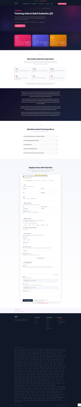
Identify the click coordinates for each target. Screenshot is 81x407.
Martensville (59, 371)
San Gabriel (21, 389)
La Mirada (33, 368)
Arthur (18, 350)
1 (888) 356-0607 (61, 319)
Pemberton (57, 380)
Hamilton (28, 365)
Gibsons (51, 362)
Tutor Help (47, 395)
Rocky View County (53, 385)
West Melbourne (54, 398)
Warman (35, 398)
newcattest (16, 377)
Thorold (26, 395)
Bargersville (41, 350)
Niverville (45, 377)
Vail (37, 397)
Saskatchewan (37, 389)
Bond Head (15, 353)
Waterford (43, 398)
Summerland (22, 394)
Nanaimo (20, 376)
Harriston (51, 365)
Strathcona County (55, 392)
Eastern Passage (60, 359)
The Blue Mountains (62, 394)
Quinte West (16, 385)
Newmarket (28, 377)
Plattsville (35, 382)
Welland (50, 398)
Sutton (33, 394)
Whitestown (46, 400)
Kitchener (22, 368)
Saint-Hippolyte (58, 386)
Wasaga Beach (39, 398)
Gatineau (41, 362)
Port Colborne (54, 382)
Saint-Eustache (38, 8)
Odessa (40, 379)
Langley (15, 370)
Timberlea (33, 395)
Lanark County (56, 368)
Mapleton (45, 371)
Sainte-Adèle (44, 388)
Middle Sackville (51, 373)
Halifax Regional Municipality (18, 365)
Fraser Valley (26, 362)
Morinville (50, 374)
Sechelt (57, 389)
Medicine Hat (31, 373)
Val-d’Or (40, 397)
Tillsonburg (29, 395)
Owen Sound (27, 380)
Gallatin (34, 362)
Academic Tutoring (48, 328)
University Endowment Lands (56, 395)
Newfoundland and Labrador (22, 377)
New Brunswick (39, 376)
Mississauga (27, 374)
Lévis (45, 370)
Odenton (37, 379)
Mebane (27, 373)
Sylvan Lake (40, 394)
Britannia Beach (59, 353)
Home (31, 8)
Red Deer (26, 385)
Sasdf (33, 389)
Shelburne (24, 391)
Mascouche (16, 373)
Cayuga (30, 356)
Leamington (35, 370)
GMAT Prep (47, 324)
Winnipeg (60, 400)
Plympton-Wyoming (44, 382)
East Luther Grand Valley (54, 359)
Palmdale (31, 380)
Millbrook (60, 373)
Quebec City (63, 383)
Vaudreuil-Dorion (48, 397)
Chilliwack (45, 356)
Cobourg (61, 356)
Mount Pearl (58, 374)
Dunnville (40, 359)
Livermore (56, 370)
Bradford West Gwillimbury (34, 353)
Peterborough (16, 382)
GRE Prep (47, 326)
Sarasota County (29, 389)
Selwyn (62, 389)
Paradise (38, 380)
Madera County (24, 371)
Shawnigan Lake (19, 391)
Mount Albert (54, 374)
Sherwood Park (32, 391)
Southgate (52, 391)
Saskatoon (41, 389)
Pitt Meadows (28, 382)
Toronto (37, 395)
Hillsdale (64, 365)
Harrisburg (40, 365)
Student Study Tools (17, 394)
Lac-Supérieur (38, 368)
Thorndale (19, 395)
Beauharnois (64, 350)
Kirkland (19, 368)
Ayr (32, 350)
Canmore (15, 356)
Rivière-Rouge (48, 385)
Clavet (54, 356)
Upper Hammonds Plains (24, 397)
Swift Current (36, 394)
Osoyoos (62, 379)
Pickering (20, 382)
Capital (19, 356)
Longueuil (63, 370)
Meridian (35, 373)
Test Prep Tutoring (26, 3)
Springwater (60, 391)
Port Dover (63, 382)
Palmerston (34, 380)
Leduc (38, 370)
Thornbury (15, 395)
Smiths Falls (42, 391)
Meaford (24, 373)
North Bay (52, 377)
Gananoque (38, 362)
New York (54, 376)
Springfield (56, 391)
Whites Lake (42, 400)
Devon (31, 359)
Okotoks (48, 379)
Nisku (42, 377)
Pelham (54, 380)
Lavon (32, 370)
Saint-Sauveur (35, 388)
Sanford (25, 389)
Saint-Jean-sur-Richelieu (17, 388)
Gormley (59, 362)
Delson (26, 359)
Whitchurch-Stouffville (33, 400)
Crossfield (15, 359)
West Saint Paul (59, 398)
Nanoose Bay (24, 376)
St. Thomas (40, 392)
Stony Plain (47, 392)
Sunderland (26, 394)
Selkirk (60, 389)
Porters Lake (35, 383)
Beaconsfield (59, 350)
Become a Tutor (41, 3)
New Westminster (49, 376)
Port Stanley (30, 383)
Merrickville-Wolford (39, 373)
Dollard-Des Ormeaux (35, 359)
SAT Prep (47, 321)
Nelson (32, 376)
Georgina (48, 362)
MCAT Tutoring (20, 373)
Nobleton (49, 377)
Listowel (53, 370)
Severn (15, 391)
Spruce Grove (16, 392)
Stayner (44, 392)
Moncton (39, 374)
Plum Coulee (39, 382)
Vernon (19, 398)
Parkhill (47, 380)
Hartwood (54, 365)
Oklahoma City (44, 379)
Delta (28, 359)
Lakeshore (46, 368)
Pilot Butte (23, 382)
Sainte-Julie (48, 388)
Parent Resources (42, 380)
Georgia (45, 362)
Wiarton (50, 400)
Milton (15, 374)
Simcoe (39, 391)
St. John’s (37, 392)
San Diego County (16, 389)
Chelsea (37, 356)
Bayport (56, 350)
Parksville (50, 380)
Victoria (22, 398)
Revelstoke (32, 385)
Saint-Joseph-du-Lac (30, 388)
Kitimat (26, 368)
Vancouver (43, 397)
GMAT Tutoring (55, 362)
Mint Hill (18, 374)
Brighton (55, 353)
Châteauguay (34, 356)
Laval (29, 370)
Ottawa (24, 380)
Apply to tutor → (20, 25)
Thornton (23, 395)
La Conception (29, 368)
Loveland (15, 371)
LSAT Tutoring (20, 371)
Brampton (40, 353)
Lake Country (42, 368)
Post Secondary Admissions (41, 383)
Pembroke (60, 380)
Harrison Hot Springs (46, 365)
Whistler (25, 400)
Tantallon (44, 394)
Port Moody (23, 383)
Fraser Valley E (30, 362)
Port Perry (26, 383)
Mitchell (36, 374)
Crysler (19, 359)
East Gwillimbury (47, 359)
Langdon (60, 368)
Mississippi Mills (32, 374)
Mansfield (38, 371)
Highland (61, 365)
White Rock (38, 400)
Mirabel (21, 374)
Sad (33, 386)
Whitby (28, 400)
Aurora (30, 350)
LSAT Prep (47, 319)
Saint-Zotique (40, 388)
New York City (58, 376)
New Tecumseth (44, 376)
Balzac (37, 350)
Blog (52, 3)
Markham (55, 371)
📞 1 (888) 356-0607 (43, 1)
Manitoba (34, 371)
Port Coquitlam (59, 382)
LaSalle (27, 370)
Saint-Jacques (63, 386)
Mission (24, 374)
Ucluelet (50, 395)
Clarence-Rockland (50, 356)
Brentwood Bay (48, 353)
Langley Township (19, 370)
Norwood (15, 379)
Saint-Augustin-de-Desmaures (39, 386)
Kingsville (15, 368)
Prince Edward (48, 383)
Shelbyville (27, 391)
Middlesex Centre (56, 373)
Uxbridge (35, 397)
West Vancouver (16, 400)
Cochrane (64, 356)
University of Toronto (17, 397)
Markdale (51, 371)
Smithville (46, 391)
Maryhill (62, 371)
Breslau (52, 353)
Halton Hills (24, 365)
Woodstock (15, 401)
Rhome (36, 385)
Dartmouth (22, 359)
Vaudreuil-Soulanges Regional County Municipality (57, 397)
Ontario (54, 379)
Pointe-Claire (49, 382)
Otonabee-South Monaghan (18, 380)
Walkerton (25, 398)
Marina (49, 371)
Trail (39, 395)
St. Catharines (33, 392)
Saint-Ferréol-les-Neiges (52, 386)
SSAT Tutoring (25, 392)
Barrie (44, 350)
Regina (29, 385)
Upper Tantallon (30, 397)
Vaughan (15, 398)
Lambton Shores (51, 368)
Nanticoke (28, 376)
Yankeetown (19, 401)
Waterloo (47, 398)
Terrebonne (48, 394)
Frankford (21, 362)
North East (55, 377)
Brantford (44, 353)
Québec (16, 311)
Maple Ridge (41, 371)
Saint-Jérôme (24, 388)
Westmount (21, 400)
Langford (63, 368)
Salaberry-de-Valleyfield (62, 388)
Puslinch (57, 383)
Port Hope (19, 383)
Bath (53, 350)
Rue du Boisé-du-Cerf (29, 386)
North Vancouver (60, 377)
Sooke (49, 391)
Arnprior (15, 350)
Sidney (36, 391)
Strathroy (60, 392)
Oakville (34, 379)
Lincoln (47, 370)
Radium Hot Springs (21, 385)
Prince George (53, 383)
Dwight (44, 359)
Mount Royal (62, 374)
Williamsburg (53, 400)
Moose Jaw (46, 374)
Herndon (58, 365)
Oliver (51, 379)
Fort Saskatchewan (17, 362)
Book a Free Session (62, 3)
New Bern (34, 376)
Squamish (20, 392)
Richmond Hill (43, 385)
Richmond (39, 385)
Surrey (30, 394)
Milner (63, 373)
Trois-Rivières (43, 395)
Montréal (43, 374)
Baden (35, 350)
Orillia (56, 379)
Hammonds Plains (32, 365)
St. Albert (28, 392)
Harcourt (37, 365)
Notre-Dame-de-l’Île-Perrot (21, 379)
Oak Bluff (31, 379)
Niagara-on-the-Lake (38, 377)
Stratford (51, 392)
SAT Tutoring (45, 389)
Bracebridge (28, 353)
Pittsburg (32, 382)
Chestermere (41, 356)
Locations (47, 3)
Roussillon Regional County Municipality (19, 386)
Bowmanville (24, 353)
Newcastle (62, 376)
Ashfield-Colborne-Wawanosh (24, 350)
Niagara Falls (32, 377)
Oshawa (59, 379)
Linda (50, 370)
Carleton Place (23, 356)
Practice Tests (33, 3)
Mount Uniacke (16, 376)
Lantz (24, 370)
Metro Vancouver (45, 373)
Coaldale (57, 356)
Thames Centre (53, 394)
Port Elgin (15, 383)
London (60, 370)
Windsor (57, 400)
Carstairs (27, 356)
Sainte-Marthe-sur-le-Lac (54, 388)
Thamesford (57, 394)
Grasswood (62, 362)
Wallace (28, 398)
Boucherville (20, 353)
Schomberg (53, 389)
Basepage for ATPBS (49, 350)
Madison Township (29, 371)
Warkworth (31, 398)
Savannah (49, 389)
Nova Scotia (27, 379)
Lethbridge (41, 370)
